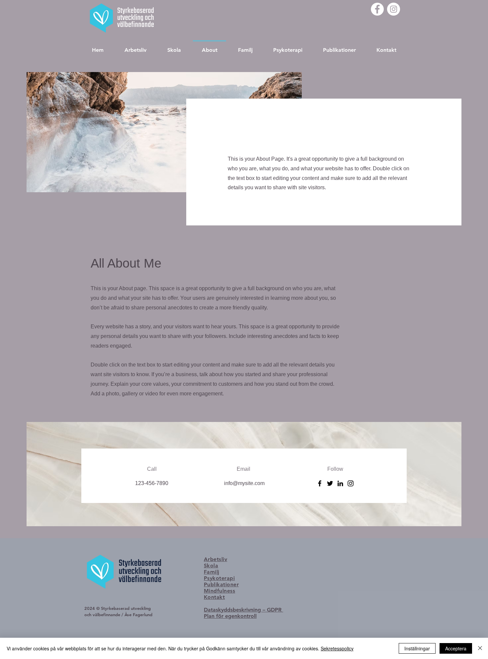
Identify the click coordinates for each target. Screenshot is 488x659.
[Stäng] (480, 648)
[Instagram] (393, 9)
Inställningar (417, 648)
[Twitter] (330, 483)
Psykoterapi (219, 578)
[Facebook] (377, 9)
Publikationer (221, 584)
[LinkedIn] (340, 483)
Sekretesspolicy (337, 648)
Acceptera (455, 648)
